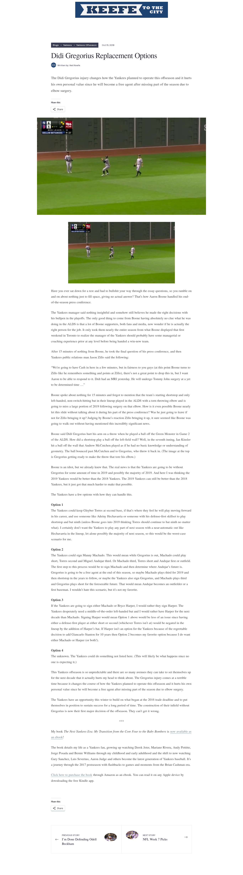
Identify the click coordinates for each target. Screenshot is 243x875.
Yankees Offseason (86, 45)
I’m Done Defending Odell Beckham (79, 840)
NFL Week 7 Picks (155, 837)
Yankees (67, 45)
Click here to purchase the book (71, 774)
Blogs (56, 45)
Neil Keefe (75, 65)
